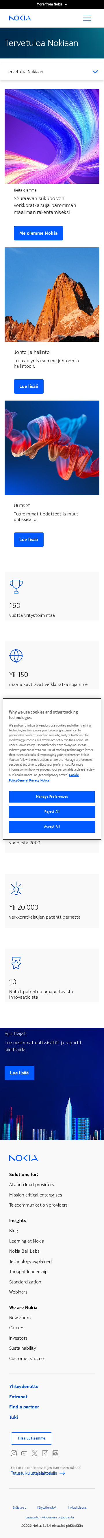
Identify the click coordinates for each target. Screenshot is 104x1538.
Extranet (18, 1397)
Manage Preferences (52, 797)
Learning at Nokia (26, 1241)
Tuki (13, 1417)
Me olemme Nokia (38, 233)
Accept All (52, 826)
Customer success (27, 1358)
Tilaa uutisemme (31, 1438)
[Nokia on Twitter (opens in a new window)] (35, 1453)
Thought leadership (28, 1271)
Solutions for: (23, 1174)
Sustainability (22, 1348)
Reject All (52, 812)
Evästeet (19, 1507)
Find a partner (24, 1407)
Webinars (18, 1292)
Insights (17, 1220)
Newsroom (20, 1317)
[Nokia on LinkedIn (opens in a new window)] (55, 1453)
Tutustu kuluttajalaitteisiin (34, 1474)
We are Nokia (23, 1307)
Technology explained (30, 1261)
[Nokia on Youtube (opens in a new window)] (24, 1453)
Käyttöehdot (46, 1507)
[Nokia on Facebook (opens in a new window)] (45, 1453)
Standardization (25, 1282)
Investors (18, 1338)
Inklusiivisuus (77, 1507)
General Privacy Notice (33, 781)
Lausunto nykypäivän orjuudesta (49, 1517)
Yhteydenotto (23, 1386)
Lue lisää (28, 386)
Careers (17, 1327)
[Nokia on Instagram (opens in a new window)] (14, 1453)
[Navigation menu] (89, 20)
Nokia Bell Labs (24, 1251)
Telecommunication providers (38, 1205)
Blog (13, 1230)
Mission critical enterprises (35, 1195)
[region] (52, 769)
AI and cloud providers (31, 1184)
